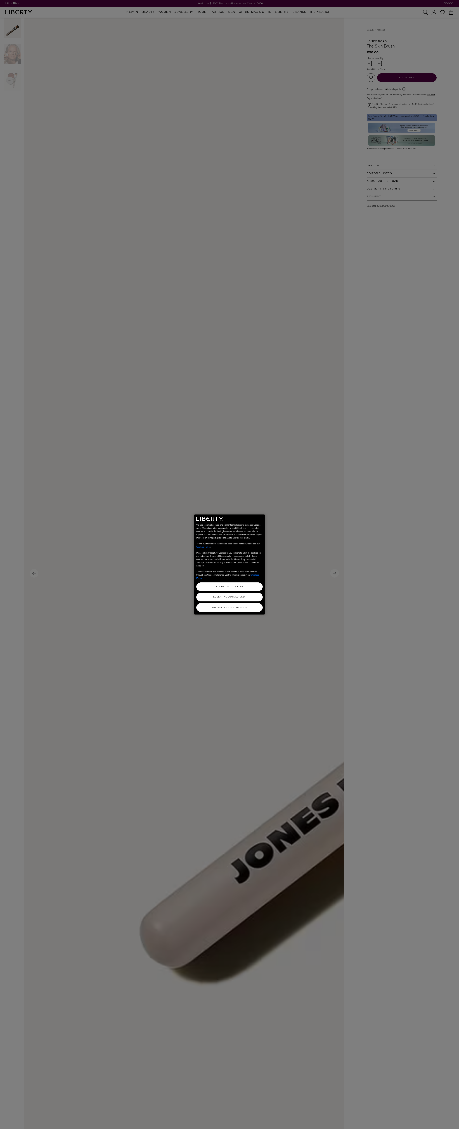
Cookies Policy (203, 546)
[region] (229, 564)
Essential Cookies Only (229, 597)
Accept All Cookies (229, 586)
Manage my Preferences (229, 607)
